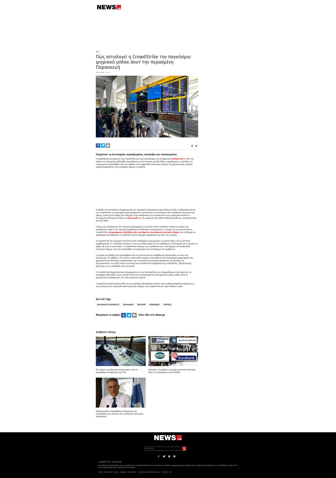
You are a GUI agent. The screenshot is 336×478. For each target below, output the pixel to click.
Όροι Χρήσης (132, 472)
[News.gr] (109, 7)
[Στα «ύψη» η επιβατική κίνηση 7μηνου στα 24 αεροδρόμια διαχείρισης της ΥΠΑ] (121, 351)
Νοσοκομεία (128, 304)
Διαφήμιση (123, 472)
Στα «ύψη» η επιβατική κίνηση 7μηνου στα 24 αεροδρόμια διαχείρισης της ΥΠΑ (117, 371)
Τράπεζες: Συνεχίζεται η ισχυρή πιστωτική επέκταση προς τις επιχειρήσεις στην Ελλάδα (171, 371)
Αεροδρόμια (154, 304)
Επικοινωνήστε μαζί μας (111, 472)
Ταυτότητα (164, 472)
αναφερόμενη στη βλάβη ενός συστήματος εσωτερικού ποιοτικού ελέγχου (143, 232)
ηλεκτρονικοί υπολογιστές (108, 304)
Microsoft (133, 218)
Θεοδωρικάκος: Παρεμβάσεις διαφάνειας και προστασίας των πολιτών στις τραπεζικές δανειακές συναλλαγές (119, 414)
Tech (98, 52)
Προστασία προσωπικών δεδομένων (149, 472)
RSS (170, 472)
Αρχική (101, 472)
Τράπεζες (167, 304)
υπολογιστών (177, 159)
